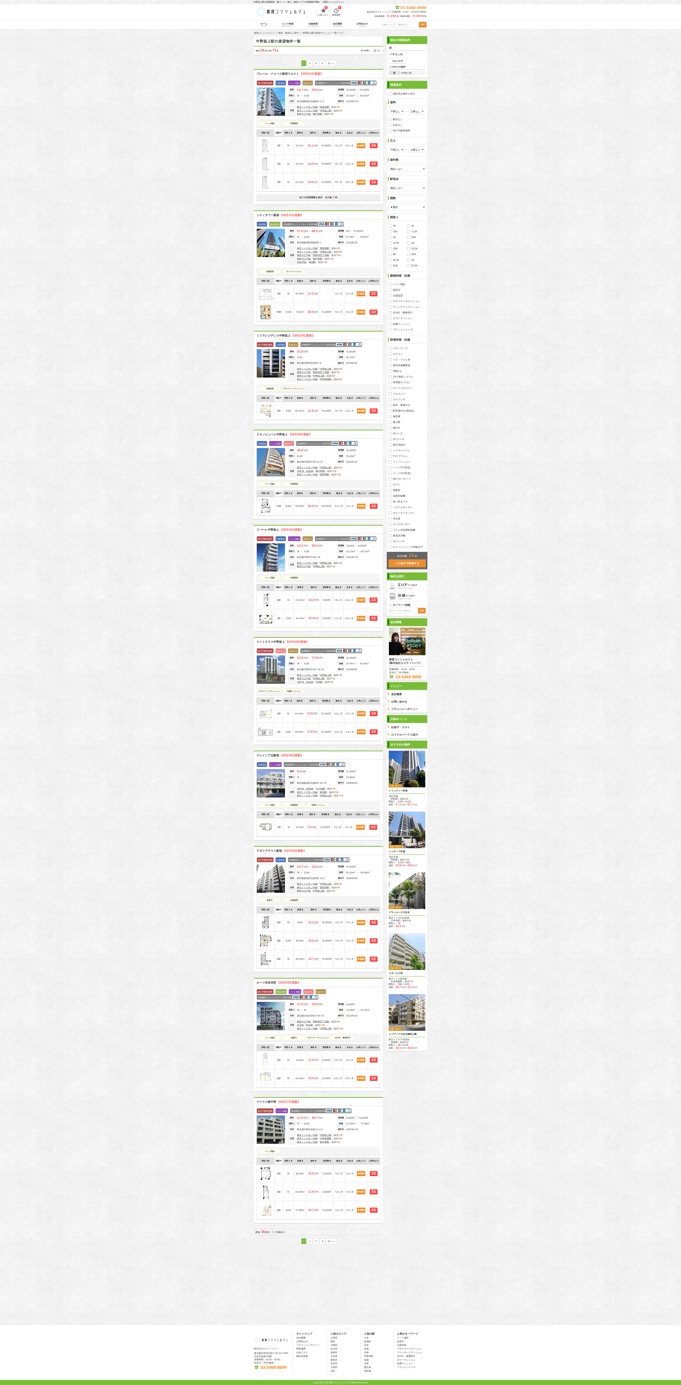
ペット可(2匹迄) (402, 473)
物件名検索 (302, 1356)
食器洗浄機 (399, 535)
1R (394, 225)
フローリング (400, 348)
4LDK (396, 259)
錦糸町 (367, 1341)
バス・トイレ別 (401, 359)
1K (412, 225)
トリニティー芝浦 (398, 790)
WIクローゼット (402, 478)
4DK (413, 254)
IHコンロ (398, 433)
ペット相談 (399, 284)
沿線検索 (313, 24)
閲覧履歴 (336, 11)
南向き (396, 427)
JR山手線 (301, 262)
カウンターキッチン (404, 512)
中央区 (334, 1356)
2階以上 (397, 370)
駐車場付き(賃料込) (403, 410)
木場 (366, 1348)
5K (412, 259)
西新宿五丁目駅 (321, 255)
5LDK (414, 265)
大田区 (334, 1367)
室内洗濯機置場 (401, 365)
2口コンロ (398, 438)
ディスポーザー (401, 524)
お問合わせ (362, 24)
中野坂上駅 (325, 110)
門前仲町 (368, 1356)
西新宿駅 (324, 107)
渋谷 (366, 1352)
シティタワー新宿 (279, 215)
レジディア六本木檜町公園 (403, 1034)
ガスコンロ (399, 399)
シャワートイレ (401, 450)
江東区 (334, 1337)
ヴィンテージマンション (406, 306)
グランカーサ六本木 (399, 912)
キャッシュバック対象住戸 (408, 546)
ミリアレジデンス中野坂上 (285, 335)
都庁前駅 (317, 113)
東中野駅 (320, 471)
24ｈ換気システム (403, 376)
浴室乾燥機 (399, 495)
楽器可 (396, 289)
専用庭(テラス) (401, 382)
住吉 (366, 1344)
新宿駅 (312, 262)
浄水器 (396, 518)
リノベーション (401, 461)
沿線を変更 (397, 60)
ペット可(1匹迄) (402, 467)
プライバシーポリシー (307, 1344)
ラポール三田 (396, 973)
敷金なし (398, 119)
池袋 (366, 1359)
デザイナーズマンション (406, 301)
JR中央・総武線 (305, 471)
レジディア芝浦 (397, 851)
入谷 (366, 1337)
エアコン (398, 353)
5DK (395, 265)
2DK (413, 237)
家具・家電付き (401, 404)
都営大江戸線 (304, 113)
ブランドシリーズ (403, 329)
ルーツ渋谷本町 (278, 982)
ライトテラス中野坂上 (282, 641)
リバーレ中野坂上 (279, 529)
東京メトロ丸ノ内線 (307, 107)
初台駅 (309, 1024)
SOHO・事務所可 (403, 312)
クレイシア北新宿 (279, 755)
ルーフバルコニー (403, 387)
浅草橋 (367, 1370)
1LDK (414, 231)
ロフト (396, 484)
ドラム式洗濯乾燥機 (404, 529)
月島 (366, 1363)
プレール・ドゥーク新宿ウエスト (289, 73)
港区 (333, 1341)
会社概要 (337, 24)
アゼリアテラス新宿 (281, 850)
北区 (333, 1370)
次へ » (331, 63)
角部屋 (396, 416)
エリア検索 (288, 24)
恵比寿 (367, 1367)
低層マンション (401, 323)
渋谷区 (334, 1363)
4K (394, 254)
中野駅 (319, 682)
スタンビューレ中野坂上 (284, 434)
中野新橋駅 (325, 379)
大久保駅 (320, 788)
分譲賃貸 (398, 295)
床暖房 (396, 490)
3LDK (414, 248)
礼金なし (398, 124)
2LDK (396, 242)
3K (412, 242)
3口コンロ (398, 541)
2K (394, 237)
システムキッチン (403, 507)
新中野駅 (324, 1142)
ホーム (264, 24)
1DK (395, 231)
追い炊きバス (400, 501)
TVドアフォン (400, 456)
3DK (395, 248)
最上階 (396, 421)
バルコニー (399, 393)
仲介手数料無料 (401, 130)
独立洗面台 (399, 444)
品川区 (334, 1348)
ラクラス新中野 (278, 1101)
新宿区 (334, 1352)
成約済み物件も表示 (404, 93)
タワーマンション (403, 318)
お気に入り (323, 11)
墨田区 (334, 1359)
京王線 (300, 1024)
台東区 (334, 1344)
